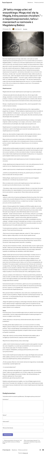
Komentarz (6, 399)
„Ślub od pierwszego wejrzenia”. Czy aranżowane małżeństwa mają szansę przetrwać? (32, 442)
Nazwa (5, 415)
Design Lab (25, 453)
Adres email (6, 421)
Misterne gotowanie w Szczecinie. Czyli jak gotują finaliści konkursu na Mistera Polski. (12, 442)
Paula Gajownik (7, 2)
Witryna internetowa (8, 428)
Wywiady (25, 29)
